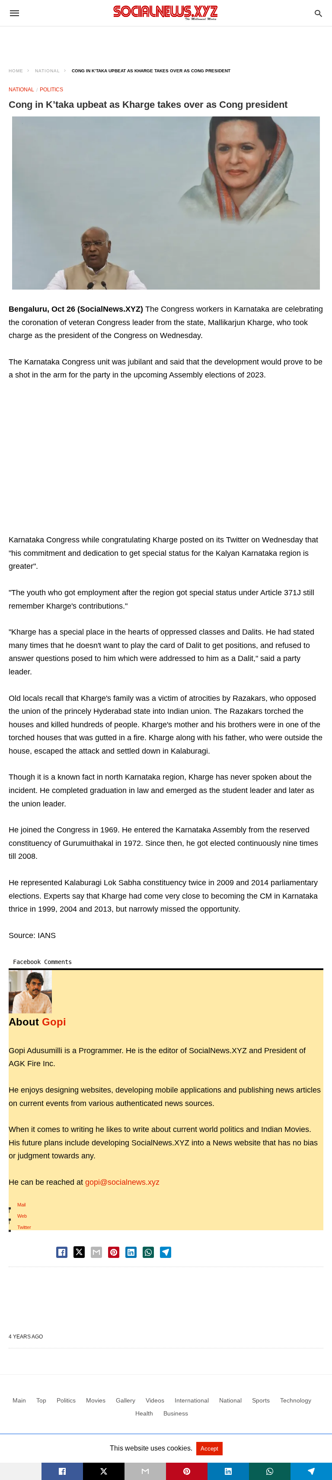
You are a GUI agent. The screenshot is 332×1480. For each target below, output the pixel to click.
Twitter (24, 1227)
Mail (21, 1204)
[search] (318, 13)
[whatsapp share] (148, 1252)
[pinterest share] (113, 1252)
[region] (166, 41)
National (47, 70)
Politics (51, 90)
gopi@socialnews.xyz (122, 1182)
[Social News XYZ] (165, 12)
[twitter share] (79, 1252)
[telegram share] (165, 1252)
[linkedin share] (131, 1252)
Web (22, 1216)
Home (16, 70)
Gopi (54, 1022)
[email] (145, 1471)
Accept (209, 1448)
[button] (166, 203)
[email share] (96, 1252)
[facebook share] (61, 1252)
